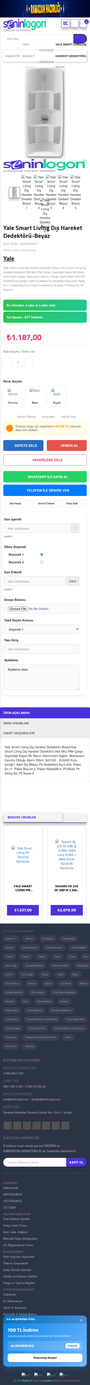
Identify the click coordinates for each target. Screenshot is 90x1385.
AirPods (29, 938)
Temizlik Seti (12, 1019)
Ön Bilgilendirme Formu (18, 1245)
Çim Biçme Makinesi (61, 1010)
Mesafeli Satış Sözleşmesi (20, 1238)
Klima (75, 974)
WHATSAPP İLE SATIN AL (48, 476)
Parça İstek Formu (15, 1225)
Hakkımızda (10, 1188)
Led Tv (9, 974)
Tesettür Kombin (54, 947)
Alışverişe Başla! (45, 1357)
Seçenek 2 (16, 562)
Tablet (60, 974)
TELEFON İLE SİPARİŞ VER (48, 490)
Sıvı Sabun (47, 938)
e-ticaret (47, 1380)
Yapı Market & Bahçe (28, 56)
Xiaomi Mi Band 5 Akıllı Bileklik (42, 1019)
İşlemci (48, 983)
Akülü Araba (12, 1010)
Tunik (57, 956)
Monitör (9, 947)
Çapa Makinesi (34, 1010)
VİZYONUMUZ (12, 1201)
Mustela (64, 1001)
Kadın (68, 1037)
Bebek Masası (44, 1001)
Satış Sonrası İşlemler (17, 1270)
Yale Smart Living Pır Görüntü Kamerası (23, 888)
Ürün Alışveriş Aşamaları (19, 1257)
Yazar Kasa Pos (37, 1028)
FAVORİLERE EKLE (48, 460)
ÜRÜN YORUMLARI (16, 723)
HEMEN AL (69, 445)
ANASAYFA (12, 56)
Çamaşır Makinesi (34, 965)
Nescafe (10, 1001)
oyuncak (29, 1046)
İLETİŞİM (9, 1207)
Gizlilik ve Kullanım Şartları (20, 1276)
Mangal (32, 983)
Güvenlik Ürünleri (46, 56)
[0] (83, 23)
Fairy (25, 1001)
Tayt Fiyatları (68, 938)
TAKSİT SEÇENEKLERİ (19, 733)
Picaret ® (27, 1380)
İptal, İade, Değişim (15, 1232)
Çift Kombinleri (29, 947)
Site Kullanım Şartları (16, 1219)
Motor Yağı (11, 965)
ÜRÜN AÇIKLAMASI (16, 713)
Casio (72, 956)
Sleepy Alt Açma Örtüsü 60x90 (40, 1037)
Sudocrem (11, 1037)
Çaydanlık (66, 983)
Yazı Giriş (11, 640)
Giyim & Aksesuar (14, 1307)
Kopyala (72, 1345)
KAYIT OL (76, 1162)
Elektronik (9, 1294)
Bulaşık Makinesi (14, 992)
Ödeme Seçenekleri (15, 1263)
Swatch (25, 956)
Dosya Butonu (15, 599)
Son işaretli (12, 519)
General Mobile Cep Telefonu (69, 1028)
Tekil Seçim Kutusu (18, 620)
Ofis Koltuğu (37, 992)
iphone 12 (11, 1046)
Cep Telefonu (12, 983)
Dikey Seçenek (15, 547)
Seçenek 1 (16, 554)
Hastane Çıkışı (13, 1028)
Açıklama (11, 660)
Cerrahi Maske (78, 947)
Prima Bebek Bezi (75, 1019)
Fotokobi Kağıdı (60, 965)
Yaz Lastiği (27, 974)
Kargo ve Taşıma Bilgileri (19, 1283)
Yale (8, 258)
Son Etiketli (13, 572)
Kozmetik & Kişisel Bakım (19, 1314)
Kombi (45, 974)
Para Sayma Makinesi (64, 992)
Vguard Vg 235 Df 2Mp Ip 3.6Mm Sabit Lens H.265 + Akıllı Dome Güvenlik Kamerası (67, 888)
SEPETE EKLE (26, 445)
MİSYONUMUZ (12, 1194)
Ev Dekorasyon (13, 1301)
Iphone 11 (11, 938)
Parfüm (9, 956)
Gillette (42, 956)
